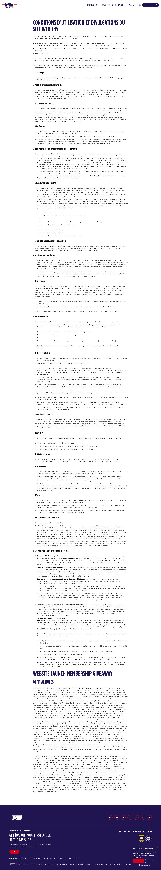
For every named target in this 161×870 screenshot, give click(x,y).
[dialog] (145, 856)
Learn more (128, 864)
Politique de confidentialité (103, 60)
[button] (145, 865)
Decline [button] (151, 861)
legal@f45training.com (60, 629)
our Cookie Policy (137, 857)
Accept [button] (138, 861)
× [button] (157, 847)
